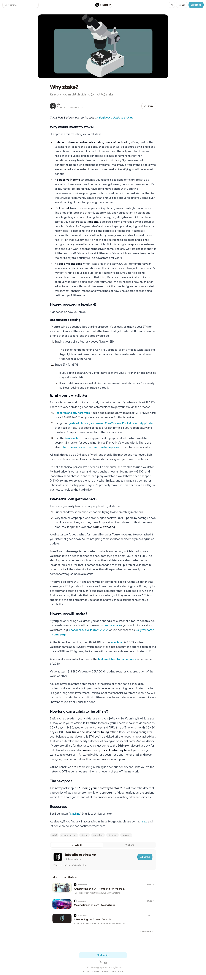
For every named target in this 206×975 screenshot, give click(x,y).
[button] (20, 5)
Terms (113, 971)
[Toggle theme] (172, 5)
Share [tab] (131, 845)
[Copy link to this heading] (47, 127)
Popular (86, 971)
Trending (96, 971)
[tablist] (103, 845)
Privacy (105, 971)
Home (120, 971)
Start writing (103, 955)
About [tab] (78, 845)
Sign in (182, 4)
